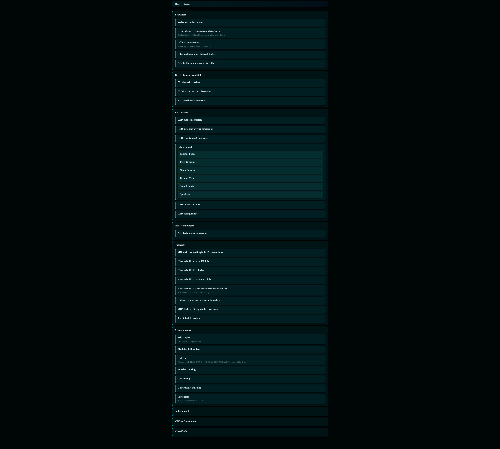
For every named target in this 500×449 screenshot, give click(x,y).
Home (177, 4)
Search (187, 4)
